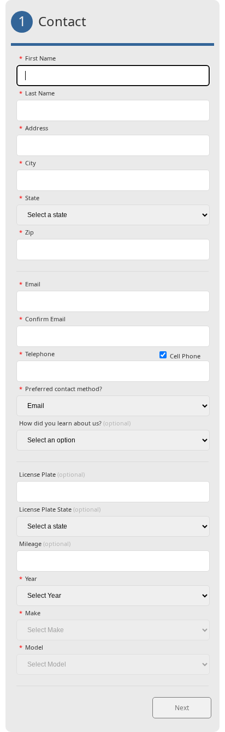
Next (182, 707)
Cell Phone (185, 356)
